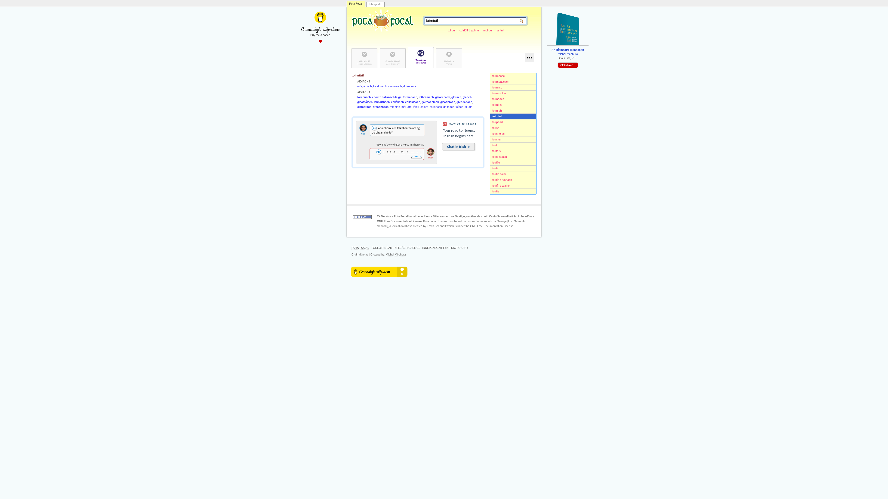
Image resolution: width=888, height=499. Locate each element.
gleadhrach (447, 102)
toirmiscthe (499, 93)
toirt (494, 145)
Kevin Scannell (499, 216)
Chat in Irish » (458, 146)
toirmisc (497, 87)
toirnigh (497, 110)
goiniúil (475, 30)
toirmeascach (500, 81)
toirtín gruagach (502, 180)
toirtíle (496, 162)
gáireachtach (430, 102)
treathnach (380, 86)
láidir (416, 107)
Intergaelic (375, 4)
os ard (424, 107)
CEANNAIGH (567, 65)
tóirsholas (498, 133)
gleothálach (365, 102)
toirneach (498, 99)
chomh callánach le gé (386, 97)
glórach (456, 97)
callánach (397, 102)
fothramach (426, 97)
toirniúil (497, 116)
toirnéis (497, 104)
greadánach (464, 102)
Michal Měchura (396, 254)
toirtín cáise (499, 174)
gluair (468, 107)
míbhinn (395, 107)
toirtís (495, 191)
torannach (364, 97)
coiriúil (463, 30)
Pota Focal (356, 3)
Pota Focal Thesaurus (437, 221)
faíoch (459, 107)
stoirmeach (395, 86)
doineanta (409, 86)
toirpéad (497, 122)
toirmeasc (498, 76)
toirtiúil (452, 30)
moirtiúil (488, 30)
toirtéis (496, 151)
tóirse (495, 128)
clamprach (364, 107)
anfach (367, 86)
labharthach (382, 102)
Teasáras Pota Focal (394, 216)
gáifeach (448, 107)
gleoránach (442, 97)
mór (359, 86)
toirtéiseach (499, 156)
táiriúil (500, 30)
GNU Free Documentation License (399, 221)
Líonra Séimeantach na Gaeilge (444, 216)
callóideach (412, 102)
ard (409, 107)
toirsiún (497, 139)
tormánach (410, 97)
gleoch (467, 97)
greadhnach (380, 107)
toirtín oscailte (501, 185)
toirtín (495, 168)
